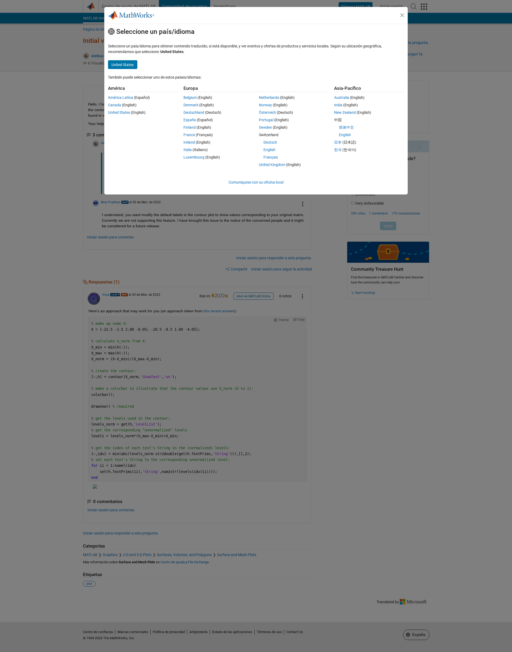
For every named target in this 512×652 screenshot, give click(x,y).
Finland (189, 127)
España (189, 120)
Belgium (190, 97)
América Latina (120, 97)
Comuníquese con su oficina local (256, 182)
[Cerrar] (402, 15)
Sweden (265, 127)
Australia (341, 97)
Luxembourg (194, 157)
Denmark (190, 105)
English (269, 150)
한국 (338, 150)
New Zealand (345, 112)
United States (119, 112)
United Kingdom (272, 165)
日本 (338, 142)
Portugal (266, 120)
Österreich (267, 112)
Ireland (189, 142)
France (189, 135)
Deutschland (193, 112)
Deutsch (270, 142)
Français (270, 157)
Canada (114, 105)
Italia (187, 150)
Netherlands (269, 97)
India (338, 105)
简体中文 (346, 127)
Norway (265, 105)
